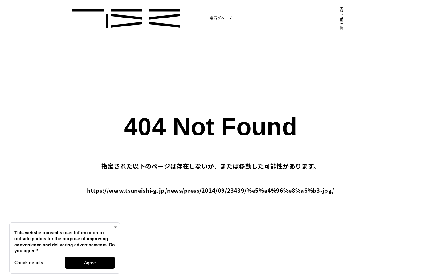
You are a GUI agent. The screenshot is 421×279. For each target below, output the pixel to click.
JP (342, 28)
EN (342, 19)
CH (342, 9)
